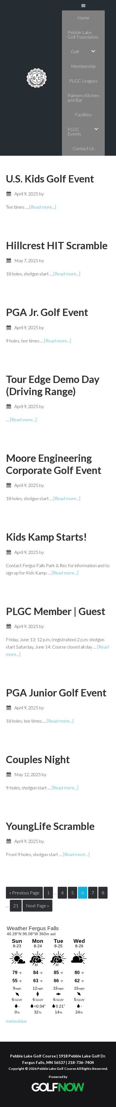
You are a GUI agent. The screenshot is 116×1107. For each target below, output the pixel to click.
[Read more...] (42, 207)
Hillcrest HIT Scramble (57, 245)
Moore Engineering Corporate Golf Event (53, 464)
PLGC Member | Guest (55, 611)
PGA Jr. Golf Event (47, 312)
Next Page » (37, 907)
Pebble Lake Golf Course (36, 78)
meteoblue (16, 1021)
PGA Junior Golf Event (56, 692)
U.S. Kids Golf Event (50, 178)
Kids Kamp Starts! (46, 537)
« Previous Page (24, 894)
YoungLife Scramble (50, 826)
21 (17, 905)
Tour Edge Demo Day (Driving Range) (52, 385)
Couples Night (38, 759)
